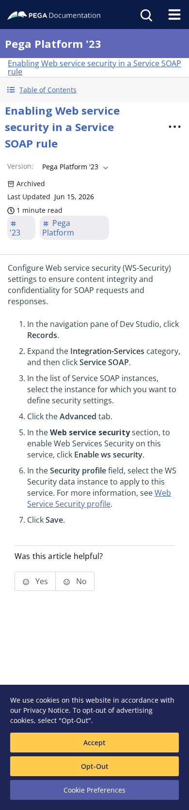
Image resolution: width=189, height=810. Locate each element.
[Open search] (145, 14)
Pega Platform (58, 228)
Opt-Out (95, 766)
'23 (15, 232)
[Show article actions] (175, 126)
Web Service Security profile (99, 498)
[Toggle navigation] (174, 14)
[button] (94, 89)
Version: (20, 166)
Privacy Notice (46, 710)
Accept (94, 742)
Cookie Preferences (94, 790)
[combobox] (74, 167)
